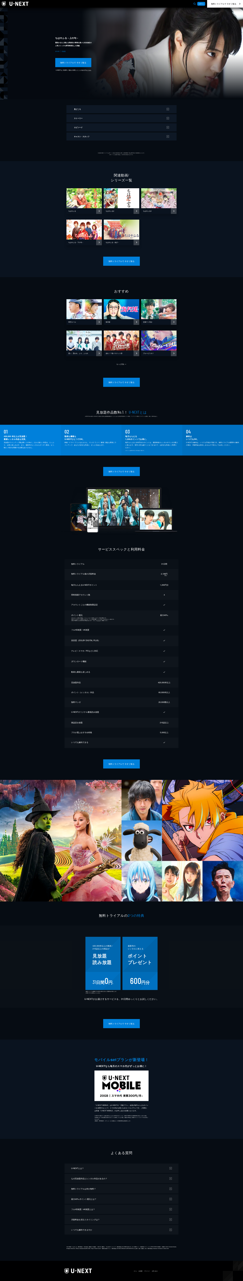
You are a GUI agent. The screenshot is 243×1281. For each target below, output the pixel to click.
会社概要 (140, 1271)
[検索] (194, 4)
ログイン (201, 4)
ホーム (135, 1271)
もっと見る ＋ (121, 364)
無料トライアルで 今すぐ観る (223, 3)
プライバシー (147, 1271)
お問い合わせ (155, 1271)
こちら (89, 70)
